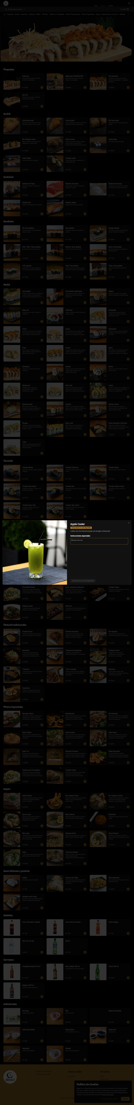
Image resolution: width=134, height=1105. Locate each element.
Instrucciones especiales (80, 536)
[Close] (129, 523)
